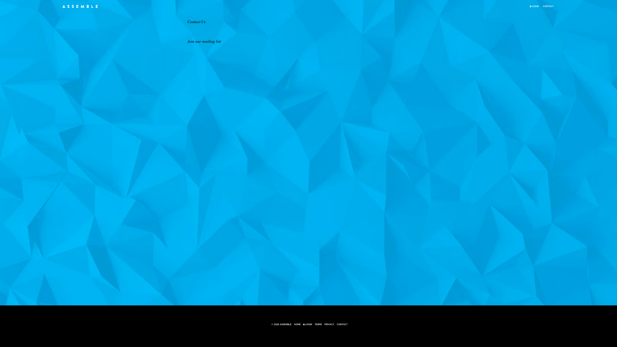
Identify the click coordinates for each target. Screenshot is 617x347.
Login (535, 6)
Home (297, 324)
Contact (548, 6)
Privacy (329, 324)
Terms (318, 324)
